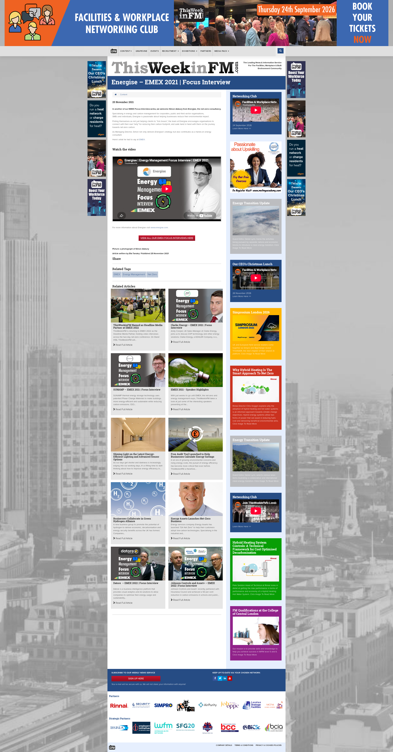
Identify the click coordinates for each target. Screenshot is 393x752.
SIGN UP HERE (136, 678)
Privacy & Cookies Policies (269, 745)
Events (155, 51)
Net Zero (152, 274)
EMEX (117, 274)
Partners (205, 51)
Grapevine (141, 51)
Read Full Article (123, 344)
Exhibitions (189, 51)
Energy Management (134, 274)
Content (125, 51)
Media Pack (221, 51)
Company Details (224, 745)
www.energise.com (159, 227)
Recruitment (169, 51)
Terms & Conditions (244, 745)
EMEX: (142, 139)
